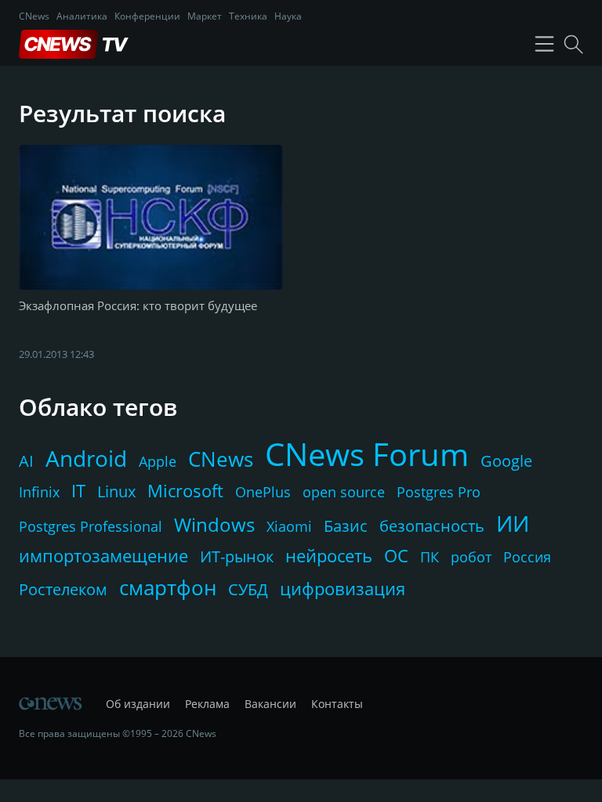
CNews (34, 16)
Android (86, 458)
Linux (116, 491)
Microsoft (185, 490)
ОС (396, 555)
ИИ (512, 523)
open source (344, 491)
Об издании (138, 703)
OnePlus (263, 491)
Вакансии (270, 703)
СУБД (248, 589)
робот (471, 556)
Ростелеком (63, 589)
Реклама (207, 703)
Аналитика (81, 16)
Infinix (39, 491)
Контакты (337, 703)
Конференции (147, 16)
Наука (288, 16)
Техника (248, 16)
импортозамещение (103, 555)
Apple (157, 461)
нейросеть (328, 555)
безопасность (431, 525)
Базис (346, 525)
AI (26, 460)
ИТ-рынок (237, 556)
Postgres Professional (90, 526)
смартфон (167, 587)
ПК (429, 556)
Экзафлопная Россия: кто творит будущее (138, 305)
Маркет (204, 16)
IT (78, 490)
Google (506, 460)
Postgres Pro (439, 491)
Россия (527, 556)
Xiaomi (289, 526)
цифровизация (342, 588)
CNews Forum (367, 453)
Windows (214, 524)
